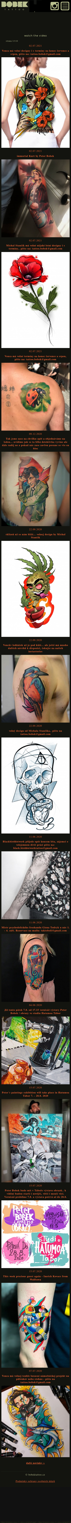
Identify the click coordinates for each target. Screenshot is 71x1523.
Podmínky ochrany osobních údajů (35, 1481)
